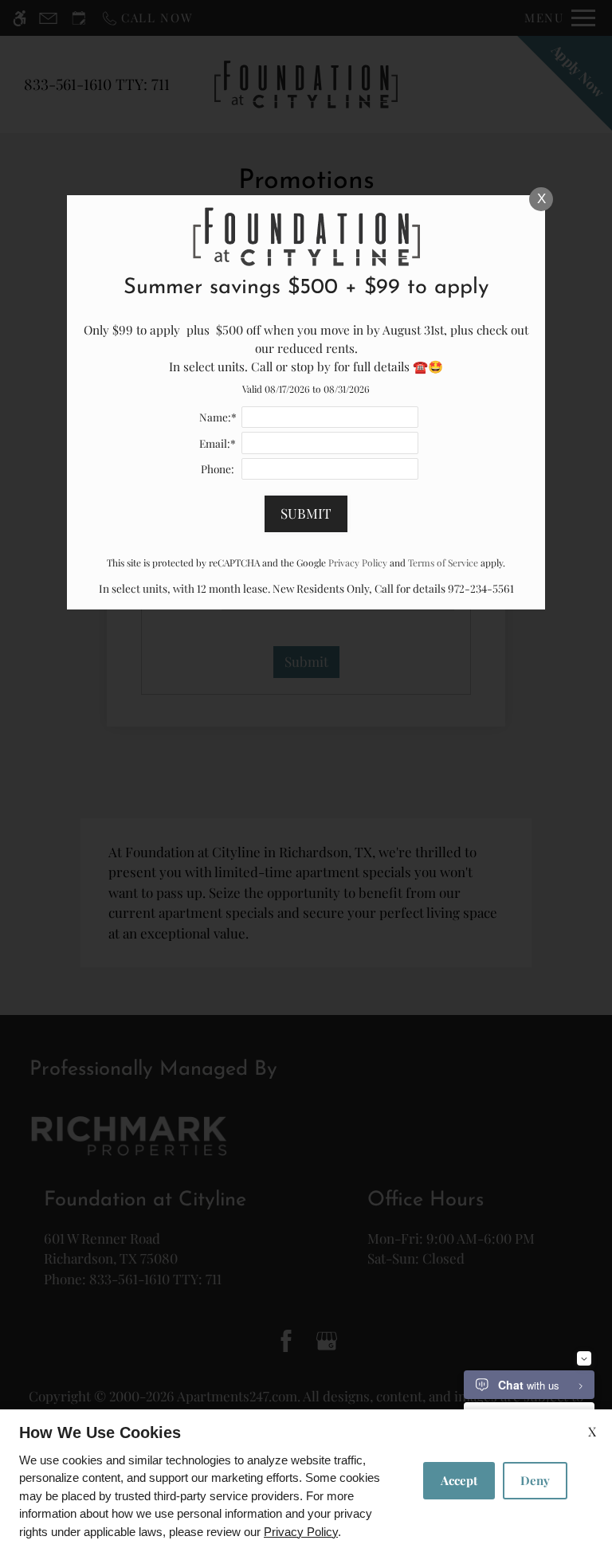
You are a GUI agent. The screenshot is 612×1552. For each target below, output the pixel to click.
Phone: (217, 468)
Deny (535, 1480)
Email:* (217, 443)
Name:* (218, 417)
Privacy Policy (301, 1531)
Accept (459, 1480)
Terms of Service (443, 562)
